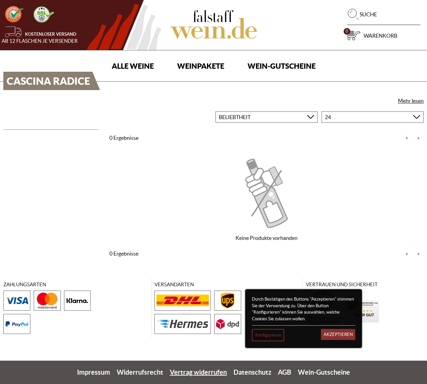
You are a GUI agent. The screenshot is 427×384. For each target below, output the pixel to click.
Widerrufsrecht (140, 372)
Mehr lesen (411, 101)
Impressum (93, 372)
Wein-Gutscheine (282, 66)
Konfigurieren (268, 335)
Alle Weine (133, 66)
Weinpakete (200, 66)
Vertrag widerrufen (198, 372)
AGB (284, 372)
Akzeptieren (338, 334)
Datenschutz (252, 372)
